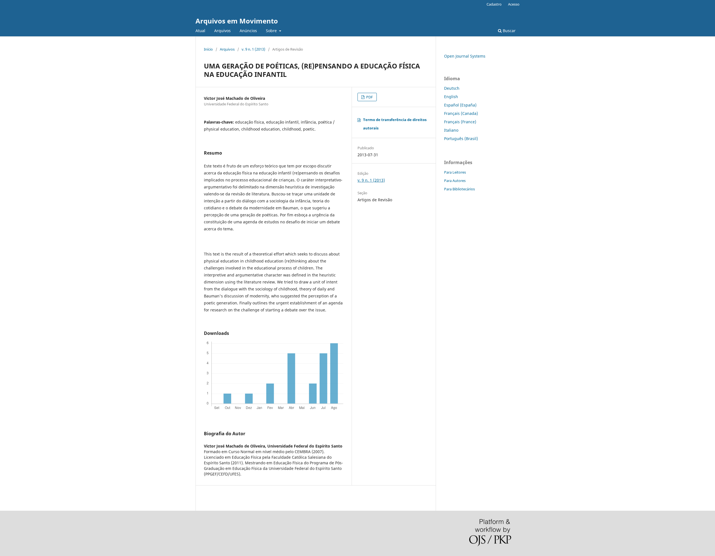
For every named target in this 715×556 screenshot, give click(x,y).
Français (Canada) (461, 113)
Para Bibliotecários (459, 188)
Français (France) (460, 121)
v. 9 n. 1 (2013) (253, 49)
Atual (200, 30)
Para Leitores (455, 172)
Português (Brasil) (461, 138)
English (451, 96)
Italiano (451, 130)
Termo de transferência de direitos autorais (394, 124)
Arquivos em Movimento (237, 20)
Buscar (509, 30)
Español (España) (460, 105)
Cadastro (494, 4)
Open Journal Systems (464, 56)
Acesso (513, 4)
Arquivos (222, 30)
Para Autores (455, 180)
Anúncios (248, 30)
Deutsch (451, 88)
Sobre (272, 30)
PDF (369, 97)
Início (208, 49)
